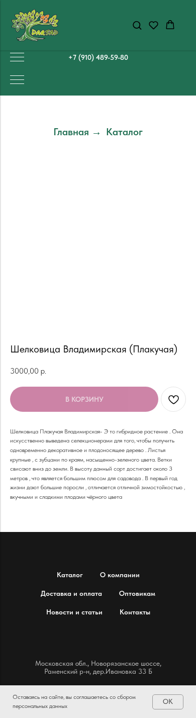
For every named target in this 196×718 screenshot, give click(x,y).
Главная (71, 132)
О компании (120, 575)
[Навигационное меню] (17, 58)
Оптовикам (137, 593)
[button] (137, 25)
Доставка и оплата (71, 593)
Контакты (135, 612)
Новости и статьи (74, 612)
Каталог (124, 132)
